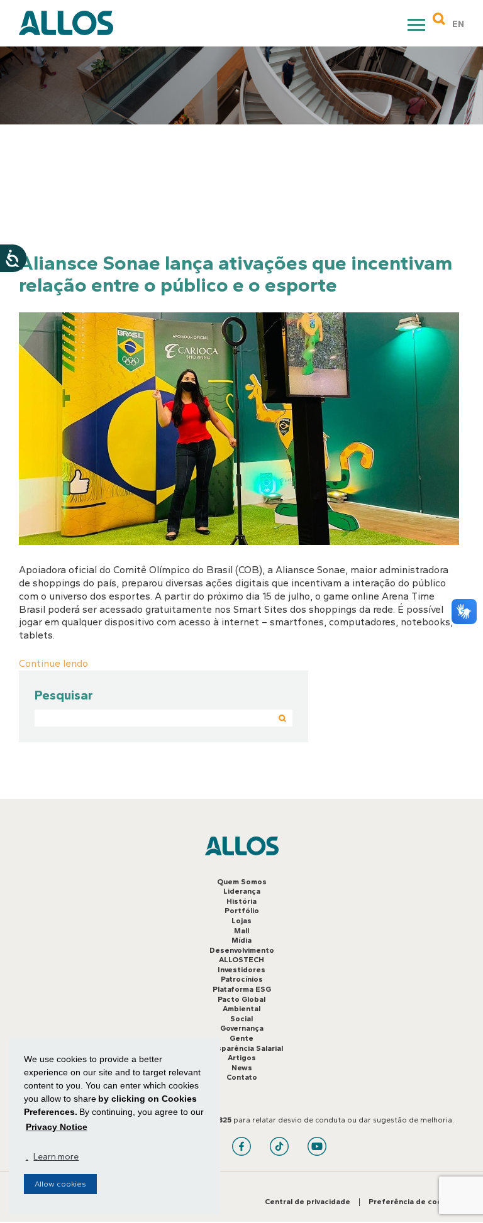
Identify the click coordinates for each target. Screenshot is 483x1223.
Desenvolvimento (241, 950)
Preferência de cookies (413, 1201)
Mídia (241, 940)
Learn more (56, 1156)
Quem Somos (242, 881)
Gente (241, 1038)
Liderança (241, 891)
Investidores (241, 969)
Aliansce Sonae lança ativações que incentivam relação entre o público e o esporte (235, 274)
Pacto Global (241, 999)
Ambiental (241, 1008)
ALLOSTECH (241, 959)
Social (241, 1018)
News (241, 1067)
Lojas (241, 920)
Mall (241, 930)
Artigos (242, 1057)
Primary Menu (417, 27)
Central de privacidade (307, 1201)
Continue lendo (53, 663)
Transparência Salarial (242, 1048)
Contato (241, 1077)
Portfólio (242, 910)
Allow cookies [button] (60, 1184)
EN (458, 24)
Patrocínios (242, 979)
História (241, 901)
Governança (242, 1028)
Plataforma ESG (242, 989)
